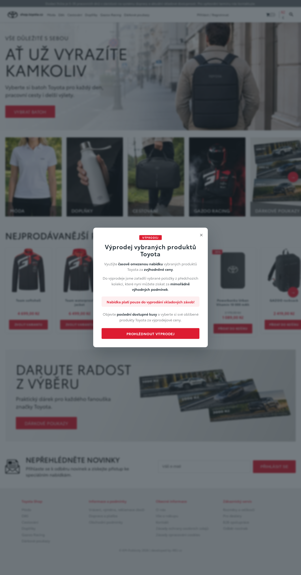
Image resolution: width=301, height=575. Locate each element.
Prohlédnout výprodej (150, 333)
